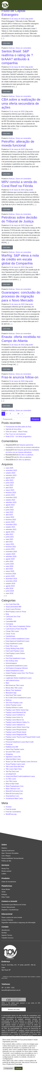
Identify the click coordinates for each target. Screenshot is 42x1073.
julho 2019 (9, 588)
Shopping (9, 754)
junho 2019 (10, 591)
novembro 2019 (11, 581)
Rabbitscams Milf (12, 747)
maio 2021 (9, 539)
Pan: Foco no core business (16, 434)
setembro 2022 (11, 502)
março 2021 (10, 544)
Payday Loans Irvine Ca (14, 717)
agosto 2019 (10, 586)
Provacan (9, 744)
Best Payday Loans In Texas (16, 611)
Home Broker (6, 889)
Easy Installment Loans (14, 643)
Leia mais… (7, 43)
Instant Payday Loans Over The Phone (20, 673)
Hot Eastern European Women (17, 668)
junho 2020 (10, 564)
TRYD (3, 892)
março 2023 (10, 490)
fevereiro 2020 (11, 574)
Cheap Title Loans (12, 631)
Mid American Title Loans (15, 685)
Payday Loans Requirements (16, 729)
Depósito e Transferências (10, 910)
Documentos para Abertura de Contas (14, 904)
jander (30, 19)
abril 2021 (9, 542)
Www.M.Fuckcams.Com (14, 791)
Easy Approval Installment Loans (17, 641)
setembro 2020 (11, 556)
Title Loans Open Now (14, 769)
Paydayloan (10, 739)
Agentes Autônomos (8, 850)
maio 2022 (9, 512)
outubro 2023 (10, 473)
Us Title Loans (11, 779)
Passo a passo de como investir (12, 917)
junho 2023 (10, 483)
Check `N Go (10, 634)
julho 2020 (9, 561)
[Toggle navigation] (36, 5)
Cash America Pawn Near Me (16, 629)
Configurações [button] (8, 1068)
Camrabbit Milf (11, 621)
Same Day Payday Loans (15, 749)
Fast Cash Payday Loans (15, 651)
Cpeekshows (10, 636)
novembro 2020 (11, 551)
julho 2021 (9, 534)
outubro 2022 (10, 500)
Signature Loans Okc (13, 757)
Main (7, 683)
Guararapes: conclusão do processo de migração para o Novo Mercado (21, 296)
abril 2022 (9, 515)
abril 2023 (9, 488)
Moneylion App (11, 693)
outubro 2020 (10, 554)
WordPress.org (11, 814)
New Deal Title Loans (13, 695)
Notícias (12, 48)
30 (18, 414)
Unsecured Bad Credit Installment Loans (20, 776)
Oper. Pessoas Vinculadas (10, 853)
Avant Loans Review (13, 609)
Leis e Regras (6, 856)
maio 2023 (9, 485)
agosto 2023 (10, 478)
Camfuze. (9, 619)
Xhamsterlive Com (12, 796)
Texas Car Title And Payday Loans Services (21, 761)
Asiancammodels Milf (13, 607)
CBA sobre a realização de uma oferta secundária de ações (21, 103)
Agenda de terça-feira (13, 429)
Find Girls (9, 656)
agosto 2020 (10, 559)
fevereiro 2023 (11, 492)
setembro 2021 (11, 529)
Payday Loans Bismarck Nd (16, 712)
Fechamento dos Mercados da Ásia (18, 427)
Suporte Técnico (7, 935)
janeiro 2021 (10, 549)
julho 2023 (9, 480)
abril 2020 (9, 569)
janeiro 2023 (10, 495)
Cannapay (9, 624)
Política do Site (6, 861)
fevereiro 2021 (11, 547)
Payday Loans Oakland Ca (15, 725)
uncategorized (11, 774)
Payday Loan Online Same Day (17, 710)
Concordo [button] (18, 1068)
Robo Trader (6, 897)
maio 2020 (9, 566)
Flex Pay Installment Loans (15, 658)
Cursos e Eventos (7, 920)
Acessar (9, 807)
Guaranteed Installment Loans (16, 666)
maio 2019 (9, 593)
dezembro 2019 (11, 578)
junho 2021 (10, 537)
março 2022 (10, 517)
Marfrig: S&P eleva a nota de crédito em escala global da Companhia (20, 259)
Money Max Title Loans (14, 688)
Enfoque (4, 894)
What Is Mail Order (12, 784)
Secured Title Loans (13, 752)
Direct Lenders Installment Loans (17, 639)
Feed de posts (11, 809)
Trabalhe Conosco (7, 938)
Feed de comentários (13, 812)
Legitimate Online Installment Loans (19, 678)
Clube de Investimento (9, 881)
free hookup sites (12, 661)
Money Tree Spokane (13, 690)
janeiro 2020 (10, 576)
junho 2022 (10, 510)
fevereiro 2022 (11, 519)
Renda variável (6, 871)
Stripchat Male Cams (13, 759)
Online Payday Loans (13, 705)
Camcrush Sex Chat (13, 616)
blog (7, 614)
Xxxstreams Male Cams (14, 798)
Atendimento (6, 930)
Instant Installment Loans (15, 670)
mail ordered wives (12, 680)
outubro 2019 (10, 583)
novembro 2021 (11, 524)
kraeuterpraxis (11, 675)
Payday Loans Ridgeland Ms (16, 734)
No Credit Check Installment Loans (18, 698)
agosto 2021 (10, 532)
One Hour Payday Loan (14, 702)
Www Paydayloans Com (14, 786)
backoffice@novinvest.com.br (11, 990)
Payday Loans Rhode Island (16, 732)
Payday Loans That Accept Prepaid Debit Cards (23, 737)
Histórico (4, 848)
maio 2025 (9, 468)
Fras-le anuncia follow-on (20, 377)
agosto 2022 (10, 505)
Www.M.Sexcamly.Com (14, 793)
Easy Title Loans (12, 646)
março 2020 (10, 571)
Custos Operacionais (8, 907)
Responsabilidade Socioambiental (12, 858)
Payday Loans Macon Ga (15, 720)
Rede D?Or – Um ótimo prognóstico (18, 436)
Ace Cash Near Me (12, 604)
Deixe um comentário (23, 48)
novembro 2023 (11, 470)
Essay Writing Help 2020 (15, 648)
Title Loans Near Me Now (15, 766)
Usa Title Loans (11, 781)
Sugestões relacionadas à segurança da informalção (18, 922)
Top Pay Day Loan (12, 771)
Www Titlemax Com (13, 789)
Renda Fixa (5, 868)
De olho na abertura (26, 455)
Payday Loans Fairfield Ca (15, 715)
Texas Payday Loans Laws (15, 764)
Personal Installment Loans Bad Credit (19, 742)
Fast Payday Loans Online (15, 653)
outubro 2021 (10, 527)
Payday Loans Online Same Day (17, 727)
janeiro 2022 (10, 522)
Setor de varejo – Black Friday (16, 431)
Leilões (4, 873)
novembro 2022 (11, 497)
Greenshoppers (11, 663)
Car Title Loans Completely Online (18, 626)
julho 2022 (9, 507)
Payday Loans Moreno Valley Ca (17, 722)
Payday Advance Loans (14, 707)
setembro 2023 (11, 475)
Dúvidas (4, 932)
